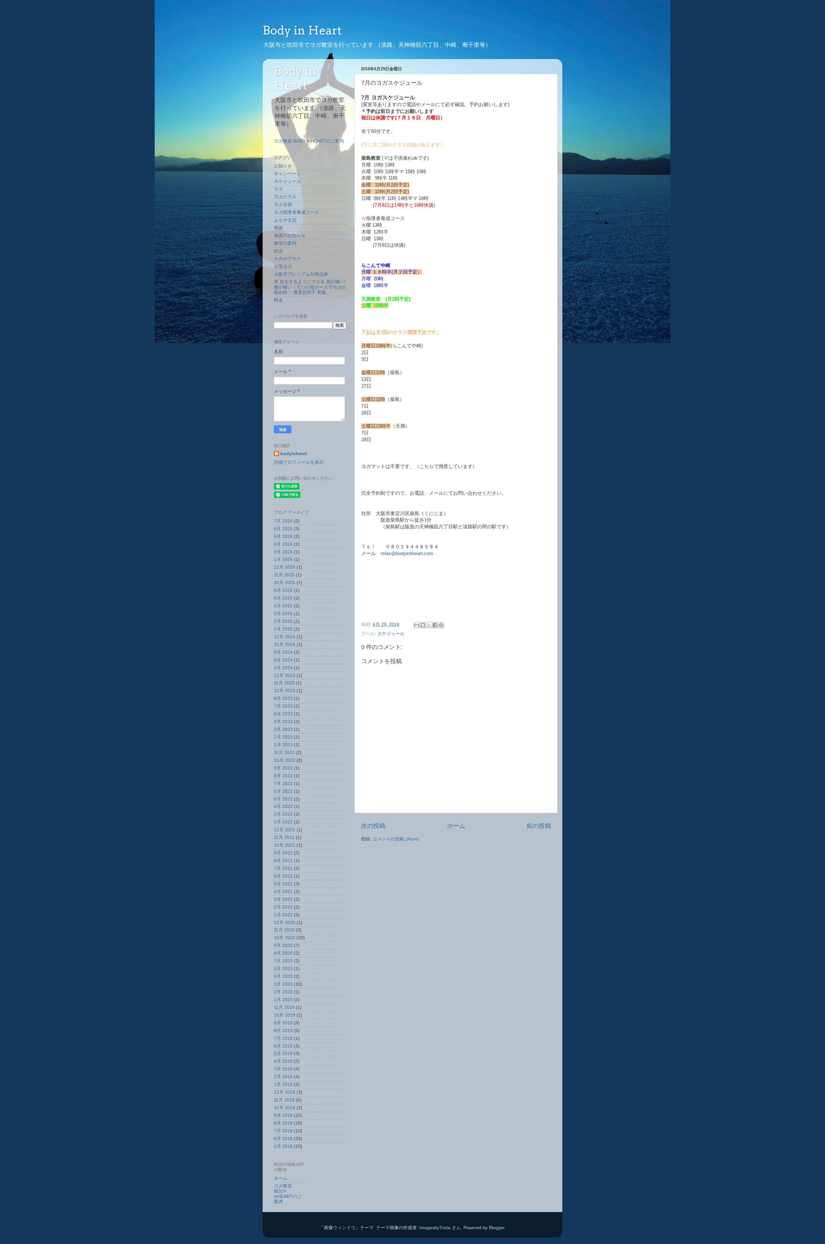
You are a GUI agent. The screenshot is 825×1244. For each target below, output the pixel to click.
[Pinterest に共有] (441, 625)
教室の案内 (285, 243)
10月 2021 (284, 845)
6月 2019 (283, 1046)
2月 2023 (283, 737)
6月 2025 (283, 598)
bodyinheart (293, 453)
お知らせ (283, 166)
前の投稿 (539, 825)
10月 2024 (284, 644)
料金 (278, 300)
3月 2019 (283, 1069)
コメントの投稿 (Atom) (396, 839)
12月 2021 (284, 829)
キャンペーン (287, 173)
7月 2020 (283, 961)
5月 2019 (283, 1053)
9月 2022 (283, 768)
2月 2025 (283, 621)
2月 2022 (283, 814)
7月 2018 (283, 1131)
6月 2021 (283, 876)
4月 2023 (283, 721)
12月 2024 (284, 636)
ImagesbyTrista (435, 1227)
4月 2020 (283, 976)
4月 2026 (283, 544)
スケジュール (390, 633)
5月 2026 (283, 536)
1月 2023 (283, 744)
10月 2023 (284, 690)
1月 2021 (283, 914)
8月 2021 (283, 860)
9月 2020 (283, 945)
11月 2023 (284, 683)
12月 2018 (284, 1092)
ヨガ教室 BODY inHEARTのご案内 (309, 141)
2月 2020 (283, 992)
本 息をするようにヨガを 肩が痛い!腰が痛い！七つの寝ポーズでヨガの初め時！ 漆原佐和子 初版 (310, 286)
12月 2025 (284, 567)
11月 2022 (284, 752)
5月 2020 (283, 968)
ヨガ (278, 189)
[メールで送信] (416, 625)
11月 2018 (284, 1100)
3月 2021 (283, 899)
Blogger (496, 1227)
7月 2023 (283, 706)
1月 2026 (283, 559)
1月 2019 (283, 1084)
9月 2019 (283, 1022)
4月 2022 (283, 806)
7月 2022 (283, 783)
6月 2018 (283, 1138)
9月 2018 (283, 1115)
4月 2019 (283, 1061)
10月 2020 (284, 937)
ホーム (456, 825)
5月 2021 (283, 883)
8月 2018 (283, 1123)
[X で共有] (429, 625)
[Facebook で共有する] (435, 625)
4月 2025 (283, 605)
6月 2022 (283, 791)
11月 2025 (284, 574)
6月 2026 (283, 528)
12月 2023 (284, 675)
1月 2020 (283, 999)
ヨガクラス (285, 196)
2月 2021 (283, 907)
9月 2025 (283, 590)
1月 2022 (283, 822)
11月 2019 (284, 1007)
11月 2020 (284, 930)
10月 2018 (284, 1107)
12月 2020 (284, 922)
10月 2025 (284, 582)
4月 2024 (283, 667)
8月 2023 (283, 698)
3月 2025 (283, 613)
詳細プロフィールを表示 (299, 462)
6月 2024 (283, 660)
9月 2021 (283, 853)
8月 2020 (283, 953)
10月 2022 (284, 760)
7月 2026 (283, 521)
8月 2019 (283, 1030)
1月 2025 (283, 629)
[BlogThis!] (423, 625)
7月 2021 (283, 868)
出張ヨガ (283, 266)
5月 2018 (283, 1146)
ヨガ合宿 (283, 204)
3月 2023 (283, 729)
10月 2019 (284, 1015)
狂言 (278, 251)
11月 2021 (284, 837)
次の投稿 (373, 825)
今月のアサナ (287, 258)
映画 (278, 227)
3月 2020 (283, 984)
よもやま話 (285, 220)
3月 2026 (283, 552)
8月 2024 (283, 652)
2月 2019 (283, 1076)
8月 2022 (283, 775)
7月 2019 (283, 1038)
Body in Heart (302, 30)
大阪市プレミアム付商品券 (301, 274)
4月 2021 (283, 891)
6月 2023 (283, 714)
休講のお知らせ (290, 235)
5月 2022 (283, 799)
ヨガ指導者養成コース (296, 212)
